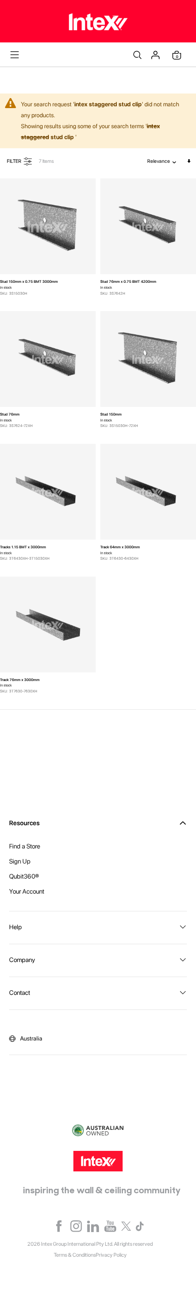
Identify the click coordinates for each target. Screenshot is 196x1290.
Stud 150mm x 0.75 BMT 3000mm (29, 281)
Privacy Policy (111, 1255)
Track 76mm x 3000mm (20, 679)
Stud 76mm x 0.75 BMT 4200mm (128, 281)
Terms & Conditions (75, 1255)
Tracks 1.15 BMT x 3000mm (23, 547)
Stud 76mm (10, 414)
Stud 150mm (111, 414)
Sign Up (20, 861)
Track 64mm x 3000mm (120, 547)
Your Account (26, 891)
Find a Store (24, 846)
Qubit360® (24, 876)
